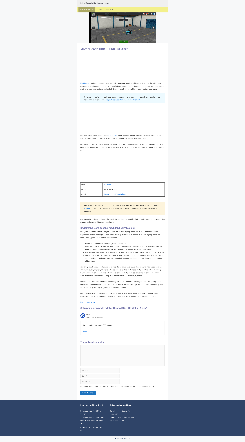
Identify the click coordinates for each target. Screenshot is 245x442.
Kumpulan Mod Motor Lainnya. (115, 194)
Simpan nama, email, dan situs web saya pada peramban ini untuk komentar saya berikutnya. (118, 386)
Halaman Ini (88, 208)
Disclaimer (109, 9)
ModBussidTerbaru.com (94, 3)
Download (107, 185)
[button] (164, 9)
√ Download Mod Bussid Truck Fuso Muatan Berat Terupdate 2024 (92, 420)
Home (82, 302)
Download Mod (85, 9)
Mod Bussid (84, 83)
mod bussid (112, 136)
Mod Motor (91, 302)
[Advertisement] (122, 67)
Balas (85, 331)
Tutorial (99, 9)
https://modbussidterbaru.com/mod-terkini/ (123, 100)
